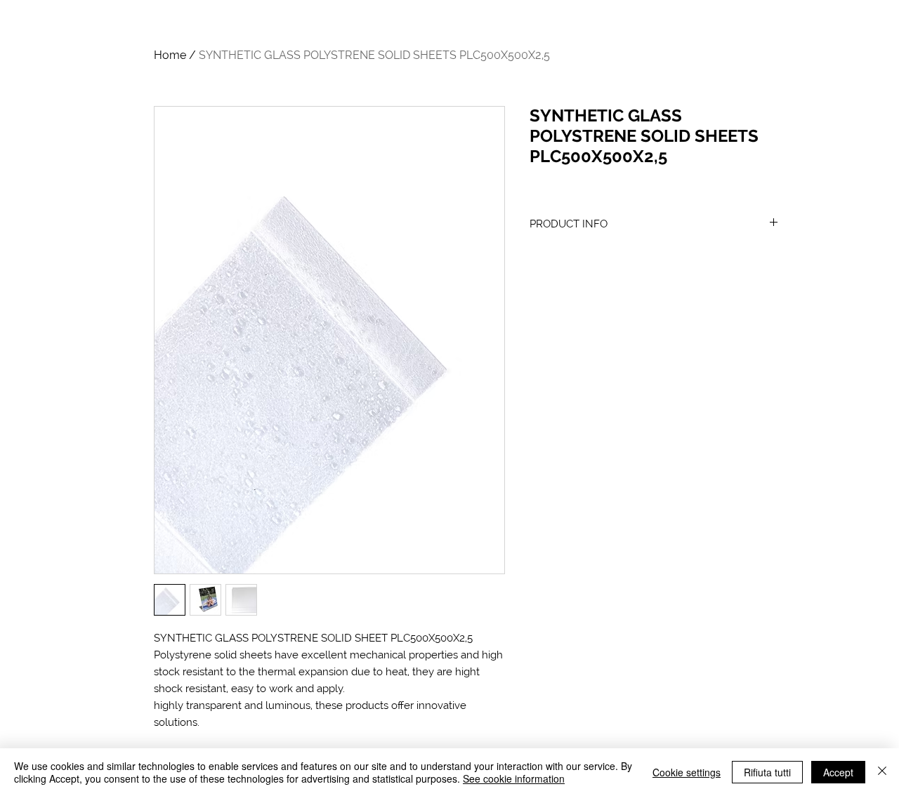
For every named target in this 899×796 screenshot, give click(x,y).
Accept (838, 772)
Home (170, 55)
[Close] (882, 772)
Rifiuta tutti (767, 772)
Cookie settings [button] (686, 772)
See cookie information (514, 778)
